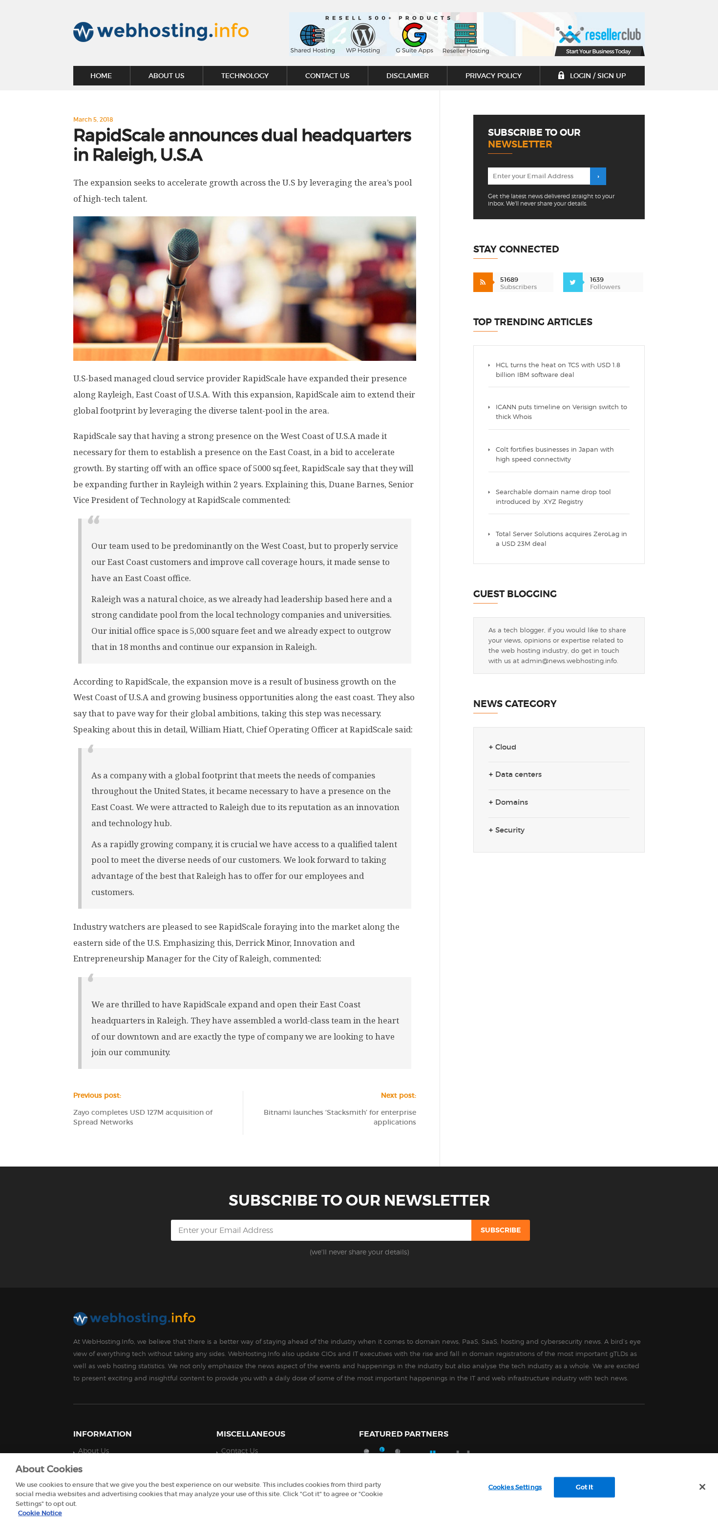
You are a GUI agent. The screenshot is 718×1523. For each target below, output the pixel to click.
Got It (584, 1487)
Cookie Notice (40, 1513)
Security (510, 830)
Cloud (505, 747)
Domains (511, 802)
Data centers (518, 774)
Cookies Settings (515, 1487)
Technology (245, 75)
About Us (166, 75)
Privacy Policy (493, 75)
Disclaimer (407, 75)
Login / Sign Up (597, 75)
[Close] (702, 1487)
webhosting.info (161, 32)
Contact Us (327, 75)
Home (101, 75)
